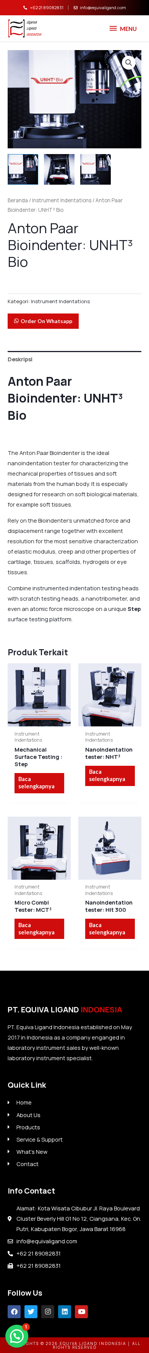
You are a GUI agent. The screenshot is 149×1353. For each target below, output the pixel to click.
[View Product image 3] (95, 169)
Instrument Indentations (61, 200)
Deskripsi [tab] (20, 359)
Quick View (39, 720)
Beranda (18, 200)
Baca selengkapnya (36, 782)
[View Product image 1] (23, 169)
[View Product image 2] (59, 169)
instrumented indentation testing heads (85, 588)
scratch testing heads (49, 598)
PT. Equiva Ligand (65, 1009)
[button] (129, 63)
